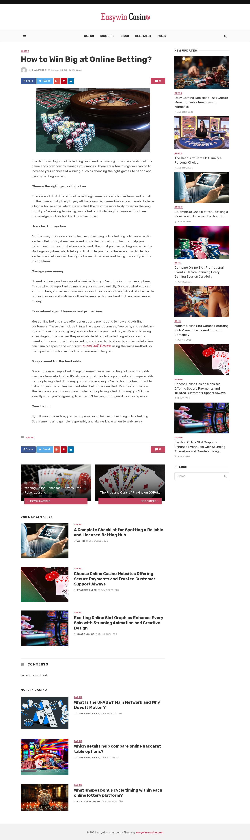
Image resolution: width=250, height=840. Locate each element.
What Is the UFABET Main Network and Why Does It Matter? (117, 705)
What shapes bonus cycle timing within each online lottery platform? (118, 793)
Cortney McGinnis (88, 801)
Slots (178, 93)
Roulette (107, 36)
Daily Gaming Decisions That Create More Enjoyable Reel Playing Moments (201, 102)
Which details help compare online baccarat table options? (117, 749)
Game (177, 263)
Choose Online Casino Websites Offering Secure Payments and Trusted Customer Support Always (114, 578)
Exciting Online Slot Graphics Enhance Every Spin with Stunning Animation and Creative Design (118, 622)
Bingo (125, 36)
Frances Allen (87, 590)
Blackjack (143, 36)
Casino (89, 36)
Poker (161, 36)
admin (81, 541)
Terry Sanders (87, 713)
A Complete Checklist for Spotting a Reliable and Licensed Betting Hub (118, 532)
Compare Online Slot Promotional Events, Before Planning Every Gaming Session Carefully (199, 272)
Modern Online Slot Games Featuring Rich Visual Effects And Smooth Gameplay (201, 330)
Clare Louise (85, 634)
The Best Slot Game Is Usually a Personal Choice (198, 160)
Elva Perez (39, 70)
